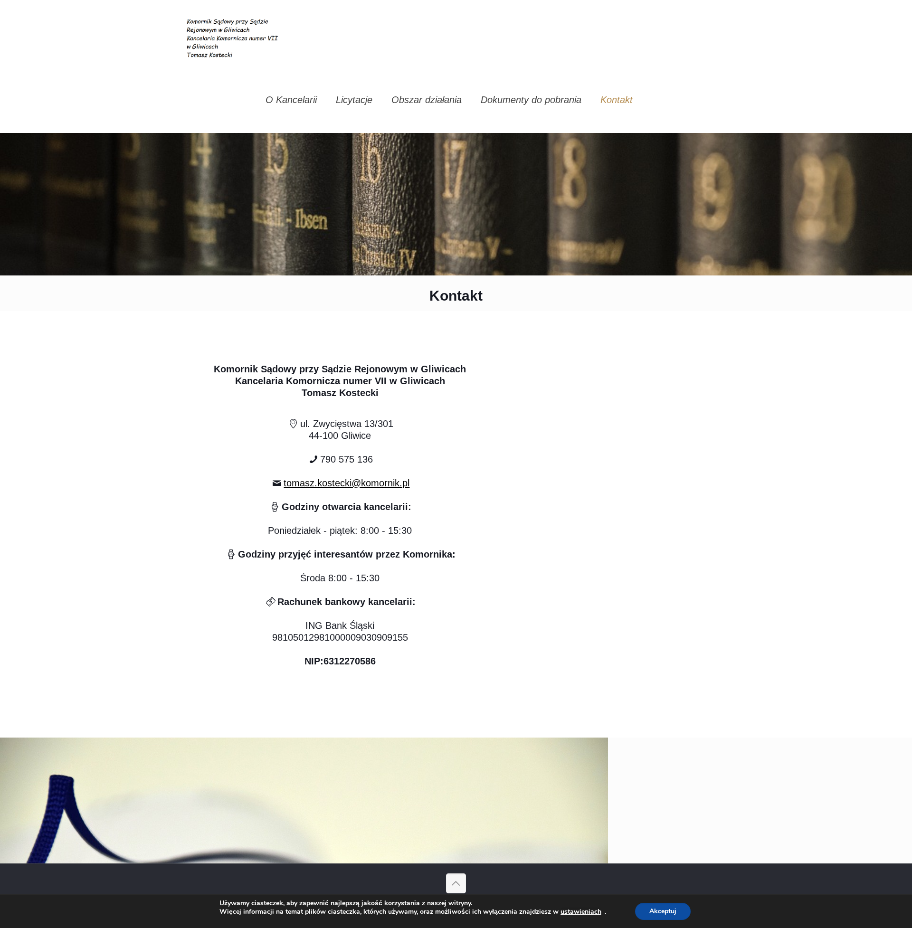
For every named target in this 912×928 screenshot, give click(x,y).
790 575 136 (346, 459)
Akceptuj (662, 911)
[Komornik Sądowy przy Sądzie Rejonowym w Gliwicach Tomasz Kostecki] (234, 33)
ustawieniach (580, 912)
